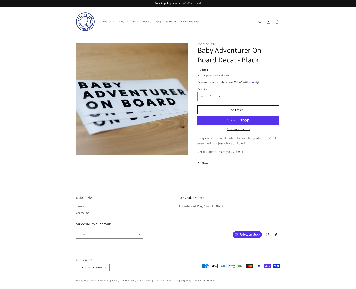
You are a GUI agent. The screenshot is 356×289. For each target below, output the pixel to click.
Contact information (205, 280)
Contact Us (82, 212)
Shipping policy (184, 280)
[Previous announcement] (77, 3)
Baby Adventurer (92, 280)
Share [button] (205, 163)
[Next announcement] (279, 3)
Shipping (202, 75)
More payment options (238, 129)
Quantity (202, 89)
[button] (108, 21)
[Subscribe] (138, 234)
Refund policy (129, 280)
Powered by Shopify (109, 280)
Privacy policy (146, 280)
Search (80, 206)
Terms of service (164, 280)
